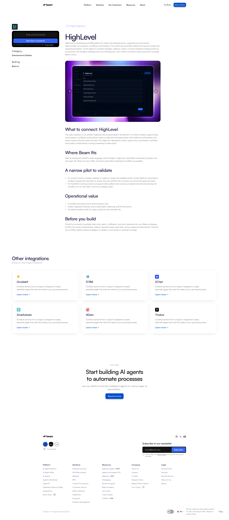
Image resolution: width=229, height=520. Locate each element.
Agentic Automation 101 (111, 472)
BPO (74, 480)
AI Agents (46, 476)
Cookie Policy (191, 514)
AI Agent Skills (48, 472)
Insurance (76, 498)
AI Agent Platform (49, 469)
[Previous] (70, 91)
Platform (87, 5)
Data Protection (167, 476)
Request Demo (137, 480)
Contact (135, 476)
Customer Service (79, 487)
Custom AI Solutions (80, 483)
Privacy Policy (49, 45)
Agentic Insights (108, 469)
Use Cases (106, 491)
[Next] (155, 91)
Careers (135, 472)
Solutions (100, 5)
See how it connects (35, 40)
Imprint (164, 483)
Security (164, 472)
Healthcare (77, 495)
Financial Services (79, 469)
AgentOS (46, 483)
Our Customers (115, 5)
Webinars (105, 476)
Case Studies (107, 495)
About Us (135, 469)
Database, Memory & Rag (53, 487)
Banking (76, 476)
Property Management (81, 502)
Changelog (106, 480)
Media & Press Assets (140, 483)
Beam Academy (108, 487)
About (142, 5)
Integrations (47, 491)
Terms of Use (166, 480)
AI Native (105, 498)
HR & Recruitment (79, 472)
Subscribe (178, 450)
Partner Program (108, 483)
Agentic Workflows (50, 480)
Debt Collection (79, 491)
